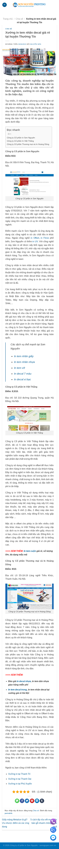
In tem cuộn (30, 551)
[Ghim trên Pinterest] (32, 801)
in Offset (35, 238)
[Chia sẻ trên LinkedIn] (37, 801)
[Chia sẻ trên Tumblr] (42, 801)
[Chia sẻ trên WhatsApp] (17, 801)
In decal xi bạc (22, 379)
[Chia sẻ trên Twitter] (27, 801)
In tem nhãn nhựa (24, 362)
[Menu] (4, 5)
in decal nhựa (24, 681)
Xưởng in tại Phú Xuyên (20, 784)
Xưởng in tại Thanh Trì (19, 774)
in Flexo (45, 238)
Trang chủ (8, 19)
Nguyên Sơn (35, 44)
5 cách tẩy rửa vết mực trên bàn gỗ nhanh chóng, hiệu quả (43, 823)
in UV (35, 241)
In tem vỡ (19, 367)
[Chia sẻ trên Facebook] (22, 801)
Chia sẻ (19, 19)
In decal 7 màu (22, 373)
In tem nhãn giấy (24, 356)
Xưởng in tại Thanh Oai (19, 779)
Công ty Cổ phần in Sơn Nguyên (21, 138)
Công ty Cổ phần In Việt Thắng (20, 141)
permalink (8, 813)
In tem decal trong (17, 689)
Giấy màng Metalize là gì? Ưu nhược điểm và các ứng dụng (15, 823)
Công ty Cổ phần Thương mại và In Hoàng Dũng (28, 144)
